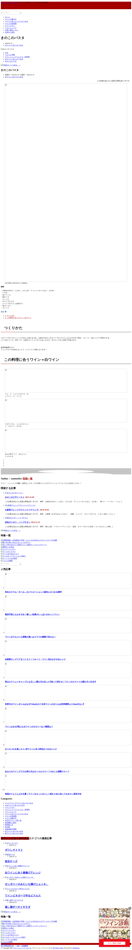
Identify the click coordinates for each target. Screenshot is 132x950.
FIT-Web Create (58, 948)
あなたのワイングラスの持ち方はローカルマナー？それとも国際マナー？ (37, 771)
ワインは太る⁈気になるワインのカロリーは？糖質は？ (29, 726)
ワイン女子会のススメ (10, 554)
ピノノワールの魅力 (9, 558)
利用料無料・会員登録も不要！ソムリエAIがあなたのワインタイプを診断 (29, 540)
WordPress (75, 948)
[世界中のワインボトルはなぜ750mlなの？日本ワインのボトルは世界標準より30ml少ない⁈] (68, 700)
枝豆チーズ (11, 861)
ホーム (7, 17)
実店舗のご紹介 (10, 822)
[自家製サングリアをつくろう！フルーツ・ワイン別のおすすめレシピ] (68, 655)
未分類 (7, 827)
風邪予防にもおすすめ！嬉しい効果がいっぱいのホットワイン (32, 614)
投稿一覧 (28, 478)
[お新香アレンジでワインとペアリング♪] (20, 505)
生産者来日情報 (10, 829)
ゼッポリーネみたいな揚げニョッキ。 (26, 884)
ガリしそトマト (14, 849)
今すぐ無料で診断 (114, 943)
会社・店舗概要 (22, 946)
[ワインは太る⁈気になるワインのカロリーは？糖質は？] (68, 722)
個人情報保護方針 (7, 946)
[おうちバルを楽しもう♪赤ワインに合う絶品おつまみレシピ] (68, 745)
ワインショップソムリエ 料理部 (17, 809)
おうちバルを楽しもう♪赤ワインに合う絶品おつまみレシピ (31, 749)
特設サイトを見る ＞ (12, 65)
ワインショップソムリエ (22, 948)
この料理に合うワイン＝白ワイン (18, 318)
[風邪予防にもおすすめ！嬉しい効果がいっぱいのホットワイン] (68, 610)
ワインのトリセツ (9, 551)
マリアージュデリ (9, 549)
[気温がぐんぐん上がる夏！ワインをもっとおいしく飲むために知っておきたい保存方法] (68, 789)
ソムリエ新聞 (7, 561)
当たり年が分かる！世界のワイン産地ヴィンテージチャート (24, 545)
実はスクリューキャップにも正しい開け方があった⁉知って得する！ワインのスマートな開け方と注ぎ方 (50, 682)
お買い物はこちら (11, 30)
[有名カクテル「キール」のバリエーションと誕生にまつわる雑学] (68, 588)
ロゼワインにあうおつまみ (15, 805)
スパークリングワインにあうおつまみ (19, 803)
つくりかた (10, 315)
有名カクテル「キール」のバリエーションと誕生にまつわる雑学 (33, 592)
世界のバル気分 (8, 547)
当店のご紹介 (10, 32)
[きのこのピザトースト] (14, 493)
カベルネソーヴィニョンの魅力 (14, 556)
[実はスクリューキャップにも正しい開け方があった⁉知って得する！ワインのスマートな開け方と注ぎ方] (68, 677)
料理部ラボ (9, 825)
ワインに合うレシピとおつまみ (16, 21)
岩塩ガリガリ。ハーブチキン (17, 522)
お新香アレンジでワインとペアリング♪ (22, 510)
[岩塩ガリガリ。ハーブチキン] (16, 518)
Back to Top (5, 944)
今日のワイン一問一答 (13, 820)
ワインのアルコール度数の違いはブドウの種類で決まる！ (30, 637)
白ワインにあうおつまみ (14, 45)
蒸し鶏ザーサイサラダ (17, 907)
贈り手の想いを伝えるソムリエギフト (16, 542)
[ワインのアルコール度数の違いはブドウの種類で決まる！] (68, 632)
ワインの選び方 (10, 19)
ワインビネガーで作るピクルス (23, 895)
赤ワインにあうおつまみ (14, 833)
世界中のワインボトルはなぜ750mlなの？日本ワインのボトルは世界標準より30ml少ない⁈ (44, 704)
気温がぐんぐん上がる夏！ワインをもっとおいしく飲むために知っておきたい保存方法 (43, 794)
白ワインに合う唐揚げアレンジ (23, 872)
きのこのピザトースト (15, 497)
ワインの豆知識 (10, 23)
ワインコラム (10, 26)
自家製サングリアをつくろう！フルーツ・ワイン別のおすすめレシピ (35, 659)
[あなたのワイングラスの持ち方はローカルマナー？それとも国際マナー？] (68, 767)
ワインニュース (10, 28)
